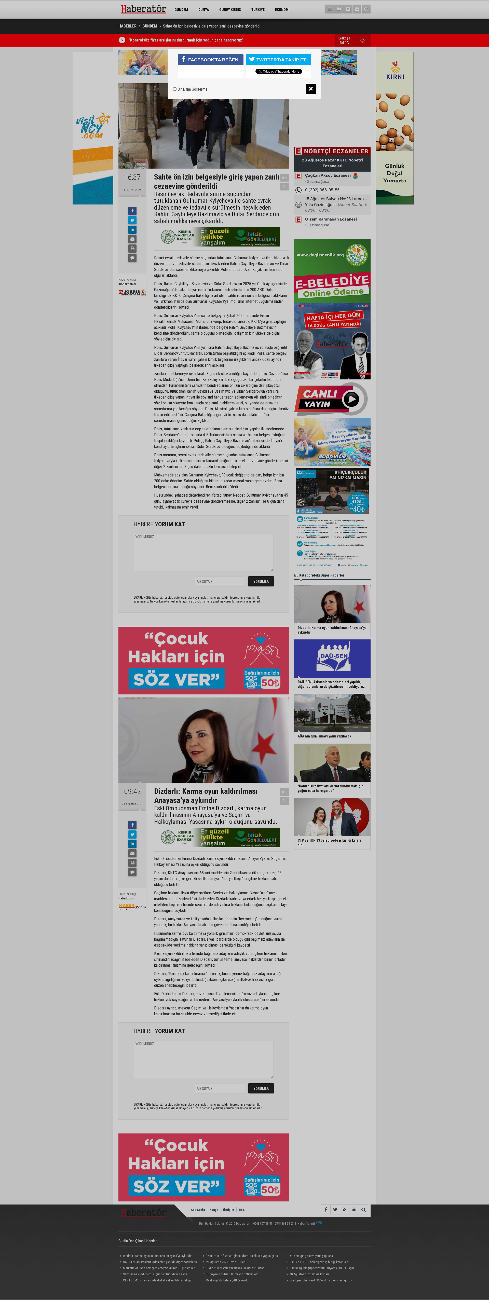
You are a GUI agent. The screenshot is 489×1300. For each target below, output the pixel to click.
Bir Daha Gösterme (192, 89)
